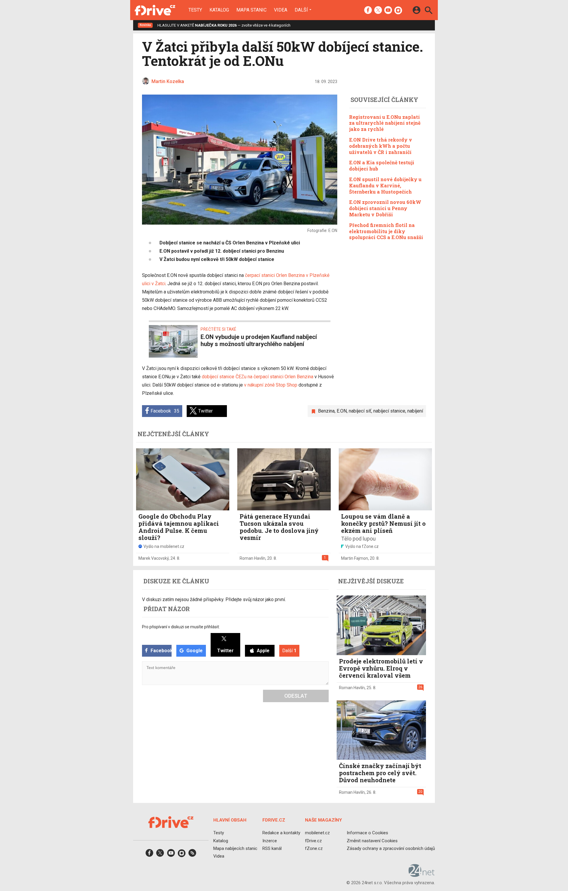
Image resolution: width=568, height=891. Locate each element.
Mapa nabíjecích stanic (235, 848)
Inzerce (269, 840)
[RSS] (192, 855)
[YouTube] (388, 11)
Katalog (219, 10)
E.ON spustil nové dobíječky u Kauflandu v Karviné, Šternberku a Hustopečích (385, 185)
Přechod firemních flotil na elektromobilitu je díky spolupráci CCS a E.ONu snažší (386, 231)
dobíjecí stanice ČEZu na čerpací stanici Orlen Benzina (257, 376)
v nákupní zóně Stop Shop (270, 385)
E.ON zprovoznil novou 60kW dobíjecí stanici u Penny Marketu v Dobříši (385, 208)
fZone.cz (314, 848)
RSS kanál (272, 848)
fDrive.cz (313, 840)
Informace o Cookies (367, 832)
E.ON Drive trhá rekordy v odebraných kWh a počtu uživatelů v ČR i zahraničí (380, 146)
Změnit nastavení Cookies (372, 840)
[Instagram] (398, 11)
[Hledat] (428, 11)
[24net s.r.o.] (422, 874)
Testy (195, 10)
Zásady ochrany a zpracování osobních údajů (391, 848)
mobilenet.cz (317, 832)
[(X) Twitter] (378, 11)
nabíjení (415, 411)
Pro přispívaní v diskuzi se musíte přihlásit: (181, 626)
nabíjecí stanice (389, 411)
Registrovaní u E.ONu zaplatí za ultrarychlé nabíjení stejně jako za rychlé (384, 123)
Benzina (326, 411)
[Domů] (155, 10)
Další (301, 9)
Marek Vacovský (153, 558)
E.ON (342, 411)
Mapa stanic (251, 10)
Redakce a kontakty (281, 832)
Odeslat (295, 696)
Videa (280, 10)
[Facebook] (368, 11)
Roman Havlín (252, 558)
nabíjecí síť (360, 411)
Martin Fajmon (354, 558)
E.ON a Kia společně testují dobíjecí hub (381, 165)
